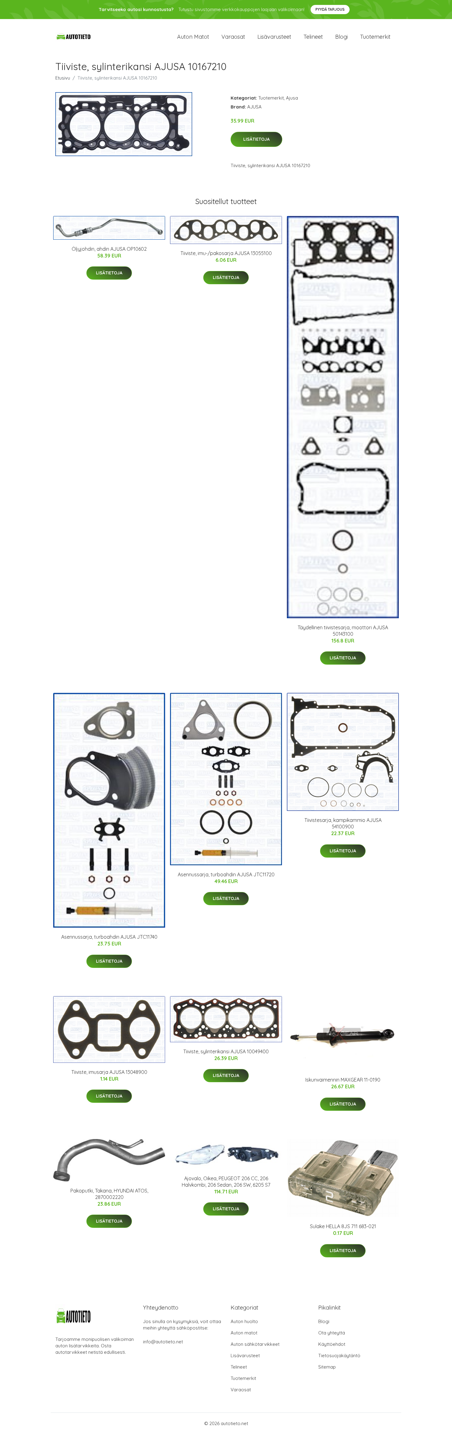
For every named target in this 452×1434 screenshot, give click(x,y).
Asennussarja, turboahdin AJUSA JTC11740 (109, 937)
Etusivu (62, 78)
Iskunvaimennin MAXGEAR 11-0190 (342, 1080)
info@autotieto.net (163, 1342)
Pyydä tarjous (330, 9)
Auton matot (193, 36)
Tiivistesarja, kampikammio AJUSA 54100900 (343, 823)
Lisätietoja (256, 139)
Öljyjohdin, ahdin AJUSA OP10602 (109, 249)
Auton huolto (244, 1321)
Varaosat (233, 36)
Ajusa (292, 98)
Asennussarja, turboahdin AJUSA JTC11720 (226, 874)
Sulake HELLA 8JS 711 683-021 (343, 1226)
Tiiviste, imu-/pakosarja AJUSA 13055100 (226, 253)
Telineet (313, 36)
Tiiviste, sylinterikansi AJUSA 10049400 (226, 1051)
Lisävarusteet (274, 36)
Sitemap (327, 1367)
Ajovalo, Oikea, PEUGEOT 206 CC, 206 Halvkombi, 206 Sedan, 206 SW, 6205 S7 (226, 1181)
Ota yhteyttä (331, 1333)
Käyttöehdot (331, 1344)
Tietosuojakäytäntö (339, 1355)
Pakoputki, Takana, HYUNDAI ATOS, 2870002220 (109, 1194)
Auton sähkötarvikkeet (255, 1344)
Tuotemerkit (375, 36)
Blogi (341, 36)
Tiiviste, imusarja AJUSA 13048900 (109, 1072)
